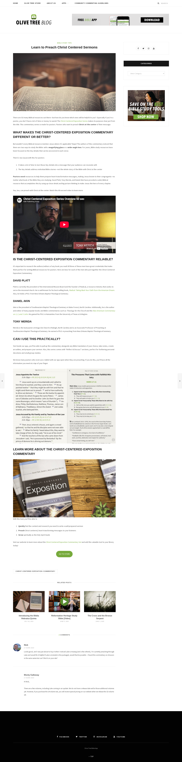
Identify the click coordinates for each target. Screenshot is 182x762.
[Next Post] (180, 380)
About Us (51, 3)
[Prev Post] (2, 380)
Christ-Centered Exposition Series (74, 121)
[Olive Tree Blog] (33, 20)
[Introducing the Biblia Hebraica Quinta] (29, 601)
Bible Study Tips (64, 43)
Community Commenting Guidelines (91, 3)
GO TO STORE (64, 554)
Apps (64, 3)
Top (92, 756)
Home (15, 3)
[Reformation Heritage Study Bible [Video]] (64, 601)
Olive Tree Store (32, 3)
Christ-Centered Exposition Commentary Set (63, 542)
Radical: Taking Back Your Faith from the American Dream (91, 290)
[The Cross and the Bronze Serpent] (100, 601)
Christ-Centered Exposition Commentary (35, 571)
